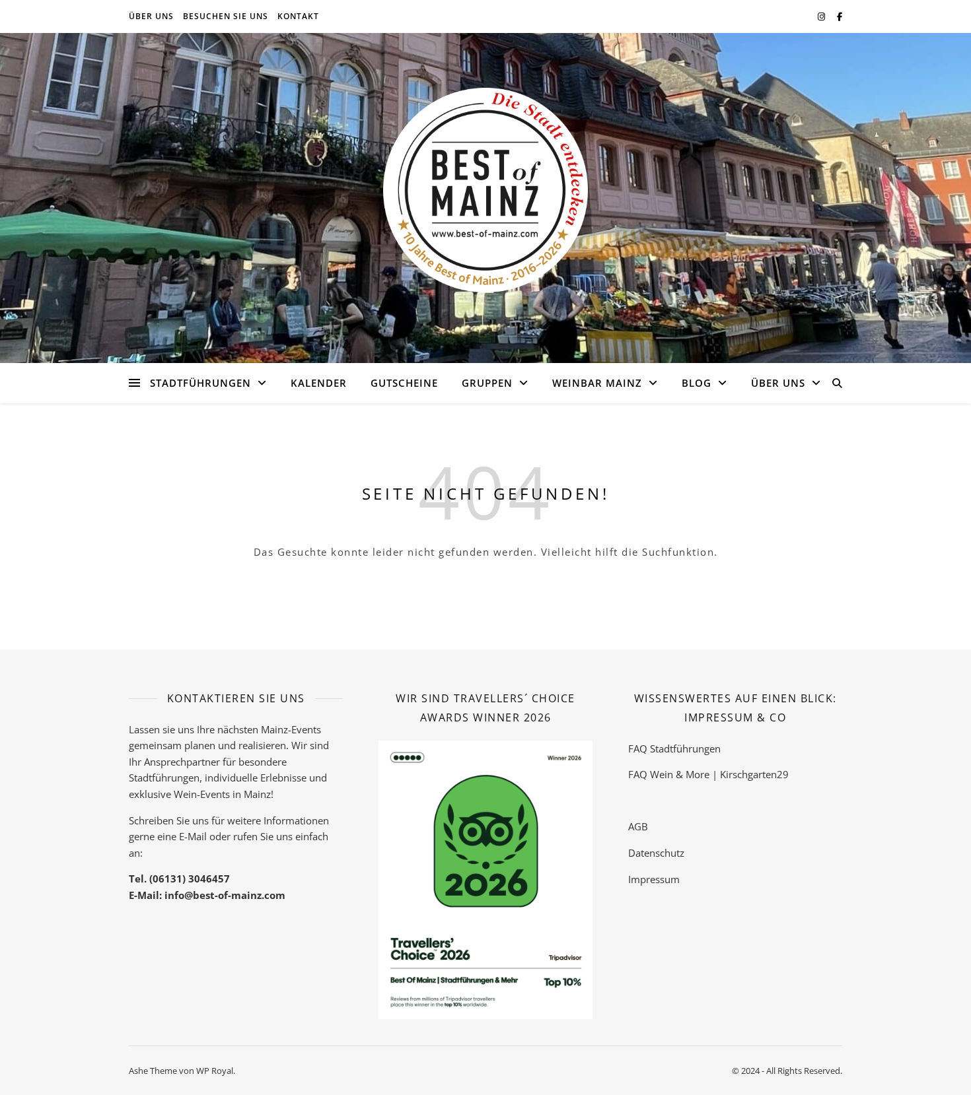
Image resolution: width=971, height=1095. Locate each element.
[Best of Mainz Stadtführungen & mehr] (485, 190)
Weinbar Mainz (597, 382)
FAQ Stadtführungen (674, 748)
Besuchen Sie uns (225, 16)
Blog (696, 382)
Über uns (151, 16)
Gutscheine (404, 382)
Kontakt (298, 16)
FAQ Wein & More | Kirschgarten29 (708, 774)
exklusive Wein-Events (179, 794)
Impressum (654, 879)
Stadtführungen (200, 382)
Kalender (319, 382)
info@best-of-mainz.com (224, 895)
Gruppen (487, 382)
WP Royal (214, 1071)
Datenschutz (656, 852)
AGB (638, 826)
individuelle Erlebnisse (255, 777)
